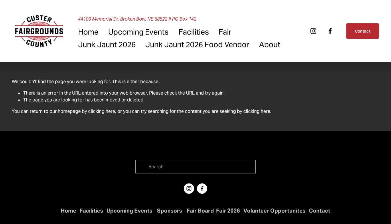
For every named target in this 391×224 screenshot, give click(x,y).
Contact (362, 31)
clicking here (101, 111)
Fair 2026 (228, 210)
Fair (225, 32)
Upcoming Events (138, 32)
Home (88, 32)
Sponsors (169, 210)
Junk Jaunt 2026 (107, 44)
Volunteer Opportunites (274, 210)
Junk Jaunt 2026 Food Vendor (197, 44)
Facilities (194, 32)
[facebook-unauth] (330, 31)
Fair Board (200, 210)
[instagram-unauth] (313, 31)
